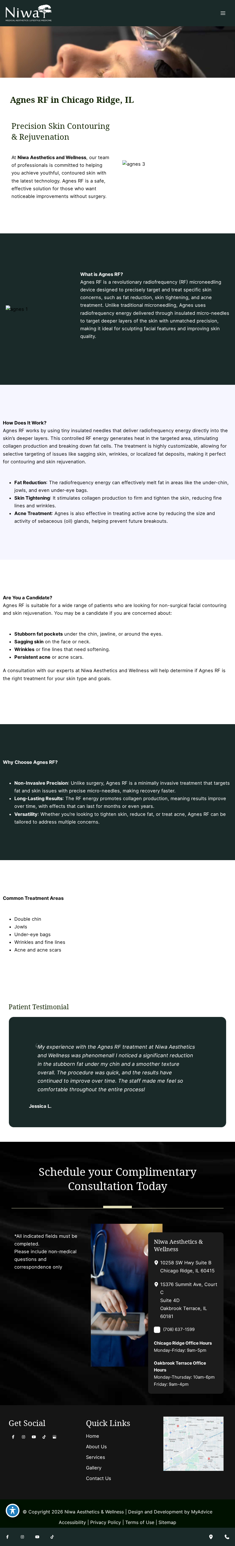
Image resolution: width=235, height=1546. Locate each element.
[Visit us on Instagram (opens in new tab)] (23, 1436)
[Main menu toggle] (222, 13)
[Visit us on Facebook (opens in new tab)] (13, 1436)
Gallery (93, 1468)
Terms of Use (139, 1522)
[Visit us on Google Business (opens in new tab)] (54, 1436)
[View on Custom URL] (193, 1443)
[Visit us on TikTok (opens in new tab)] (44, 1436)
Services (95, 1457)
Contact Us (98, 1478)
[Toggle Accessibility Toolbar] (12, 1510)
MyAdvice (201, 1512)
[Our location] (211, 1537)
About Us (96, 1446)
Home (92, 1436)
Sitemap (167, 1522)
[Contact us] (227, 1537)
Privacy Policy (105, 1522)
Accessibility (72, 1522)
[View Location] (157, 1263)
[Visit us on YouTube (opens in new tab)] (33, 1436)
